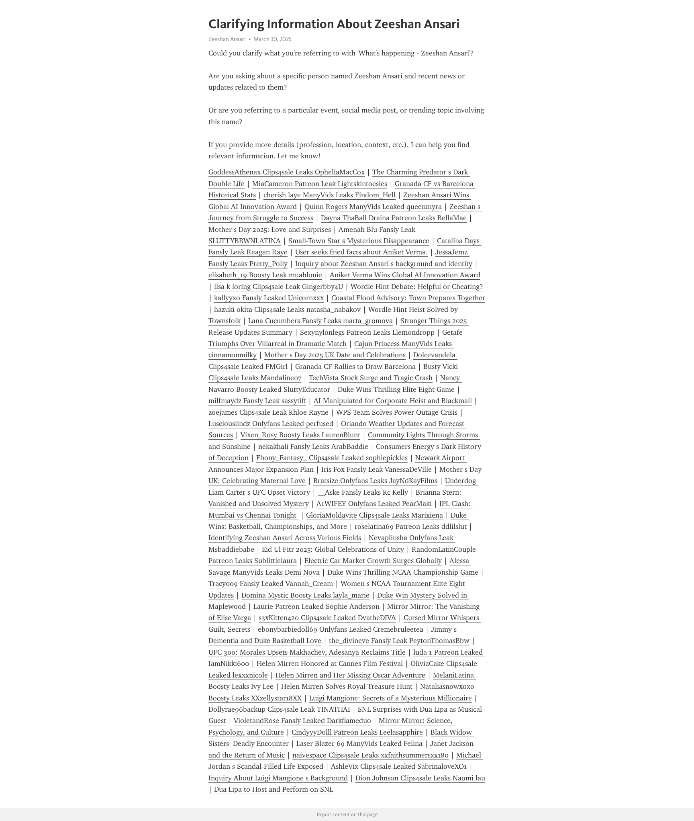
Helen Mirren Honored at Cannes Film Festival (330, 663)
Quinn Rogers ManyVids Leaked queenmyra (373, 206)
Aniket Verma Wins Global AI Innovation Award (405, 274)
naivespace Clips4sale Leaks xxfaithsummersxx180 (370, 755)
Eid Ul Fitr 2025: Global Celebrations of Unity (333, 549)
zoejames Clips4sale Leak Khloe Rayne (268, 412)
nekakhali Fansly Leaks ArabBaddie (313, 446)
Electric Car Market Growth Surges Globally (373, 560)
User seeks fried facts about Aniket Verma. (361, 252)
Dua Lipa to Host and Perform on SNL (273, 789)
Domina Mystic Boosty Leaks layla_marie (305, 595)
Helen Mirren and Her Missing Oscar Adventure (350, 675)
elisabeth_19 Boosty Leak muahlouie (265, 274)
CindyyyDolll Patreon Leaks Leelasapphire (357, 732)
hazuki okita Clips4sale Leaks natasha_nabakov (287, 309)
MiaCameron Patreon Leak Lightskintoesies (319, 183)
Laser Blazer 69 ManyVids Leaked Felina (359, 743)
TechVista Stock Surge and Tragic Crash (371, 377)
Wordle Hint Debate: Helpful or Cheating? (417, 286)
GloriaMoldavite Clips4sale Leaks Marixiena (374, 515)
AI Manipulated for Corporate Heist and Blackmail (393, 400)
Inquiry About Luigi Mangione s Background (278, 778)
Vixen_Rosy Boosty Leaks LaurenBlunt (300, 434)
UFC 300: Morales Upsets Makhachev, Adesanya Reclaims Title (307, 652)
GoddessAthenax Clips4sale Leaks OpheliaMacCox (286, 172)
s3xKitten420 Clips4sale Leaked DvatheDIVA (327, 617)
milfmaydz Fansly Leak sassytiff (257, 400)
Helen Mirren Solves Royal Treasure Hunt (346, 686)
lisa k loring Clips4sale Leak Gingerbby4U (278, 286)
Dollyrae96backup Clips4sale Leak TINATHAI (279, 709)
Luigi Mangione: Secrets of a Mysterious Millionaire (390, 698)
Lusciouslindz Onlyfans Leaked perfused (270, 423)
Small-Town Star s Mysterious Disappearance (358, 240)
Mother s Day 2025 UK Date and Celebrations (335, 354)
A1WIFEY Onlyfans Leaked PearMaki (374, 503)
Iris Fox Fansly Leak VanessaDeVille (376, 469)
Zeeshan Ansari (227, 39)
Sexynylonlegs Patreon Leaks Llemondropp (367, 332)
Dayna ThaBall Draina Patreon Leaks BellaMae (394, 217)
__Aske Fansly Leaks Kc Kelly (363, 492)
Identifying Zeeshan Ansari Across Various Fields (284, 537)
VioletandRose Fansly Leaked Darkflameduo (302, 720)
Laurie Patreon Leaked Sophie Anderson (316, 606)
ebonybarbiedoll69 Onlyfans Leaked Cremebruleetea (340, 629)
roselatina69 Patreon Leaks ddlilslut (411, 526)
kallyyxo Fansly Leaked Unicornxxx (269, 297)
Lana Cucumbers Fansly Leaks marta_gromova (320, 320)
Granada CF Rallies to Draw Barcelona (355, 366)
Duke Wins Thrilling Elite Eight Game (396, 389)
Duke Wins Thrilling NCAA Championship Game (402, 572)
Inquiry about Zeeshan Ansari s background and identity (383, 263)
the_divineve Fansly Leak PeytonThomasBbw (399, 640)
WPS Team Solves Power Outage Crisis (396, 412)
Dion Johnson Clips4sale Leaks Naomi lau (420, 778)
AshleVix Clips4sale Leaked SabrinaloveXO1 (399, 766)
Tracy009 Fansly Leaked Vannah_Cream (270, 583)
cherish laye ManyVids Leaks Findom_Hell (329, 194)
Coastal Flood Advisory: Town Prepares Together (408, 297)
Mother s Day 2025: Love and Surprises (269, 229)
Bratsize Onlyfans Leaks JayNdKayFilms (375, 480)
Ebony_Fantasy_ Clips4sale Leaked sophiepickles (332, 457)
